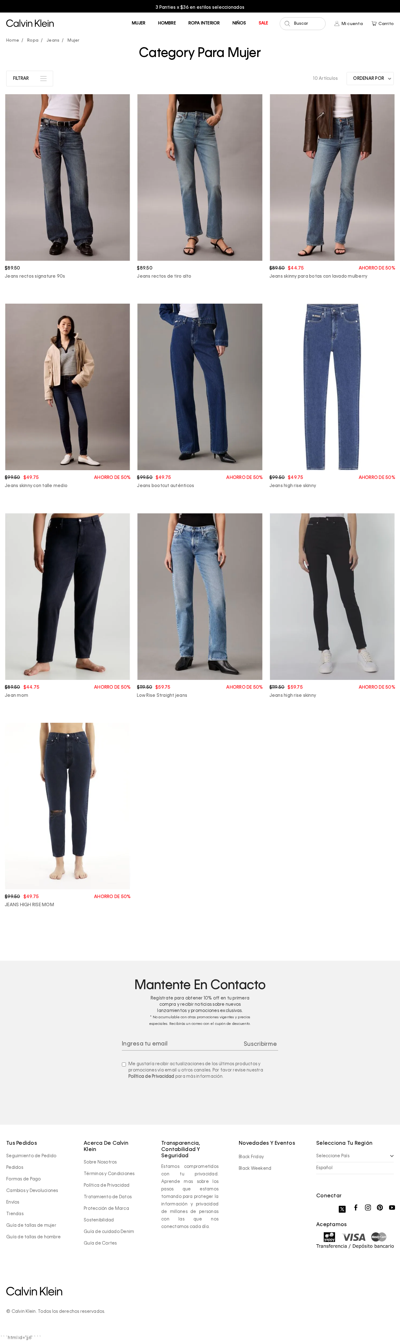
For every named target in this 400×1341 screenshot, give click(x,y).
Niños (239, 23)
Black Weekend (255, 1168)
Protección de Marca (106, 1208)
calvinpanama (14, 41)
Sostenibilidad (99, 1220)
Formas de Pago (23, 1179)
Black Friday (251, 1157)
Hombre (167, 23)
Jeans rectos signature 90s (35, 276)
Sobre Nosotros (100, 1162)
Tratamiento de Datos (108, 1197)
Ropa (32, 41)
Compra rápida (67, 243)
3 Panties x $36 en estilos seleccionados (200, 7)
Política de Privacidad (151, 1076)
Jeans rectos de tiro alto (164, 276)
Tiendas (14, 1214)
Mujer (139, 23)
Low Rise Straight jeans (162, 695)
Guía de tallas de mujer (31, 1225)
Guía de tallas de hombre (33, 1237)
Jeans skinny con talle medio (36, 486)
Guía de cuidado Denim (109, 1232)
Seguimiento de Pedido (31, 1156)
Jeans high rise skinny (292, 486)
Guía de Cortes (100, 1243)
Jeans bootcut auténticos (165, 486)
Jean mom (16, 695)
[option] (200, 7)
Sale (263, 23)
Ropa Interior (204, 23)
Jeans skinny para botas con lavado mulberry (318, 276)
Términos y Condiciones (109, 1174)
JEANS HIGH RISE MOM (29, 905)
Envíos (12, 1202)
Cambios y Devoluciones (32, 1191)
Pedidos (14, 1167)
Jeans (53, 41)
